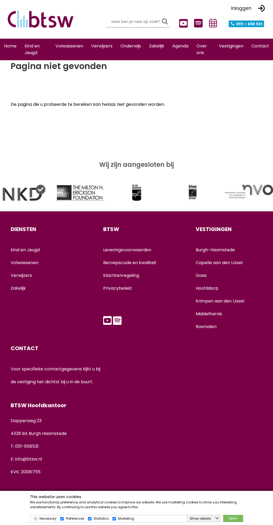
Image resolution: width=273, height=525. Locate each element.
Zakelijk (18, 288)
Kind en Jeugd (25, 250)
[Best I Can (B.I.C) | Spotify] (197, 22)
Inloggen (241, 8)
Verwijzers (21, 275)
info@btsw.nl (28, 459)
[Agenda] (212, 22)
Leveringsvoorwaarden (127, 250)
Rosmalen (206, 327)
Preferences (75, 518)
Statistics (101, 518)
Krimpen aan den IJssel (220, 301)
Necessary (48, 518)
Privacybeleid (117, 288)
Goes (201, 275)
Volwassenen (24, 263)
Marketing (126, 518)
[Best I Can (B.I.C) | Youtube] (182, 23)
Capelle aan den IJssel (219, 263)
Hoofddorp (207, 288)
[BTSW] (40, 19)
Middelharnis (209, 314)
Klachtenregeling (121, 275)
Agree (233, 518)
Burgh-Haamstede (215, 250)
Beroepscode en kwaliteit (129, 263)
